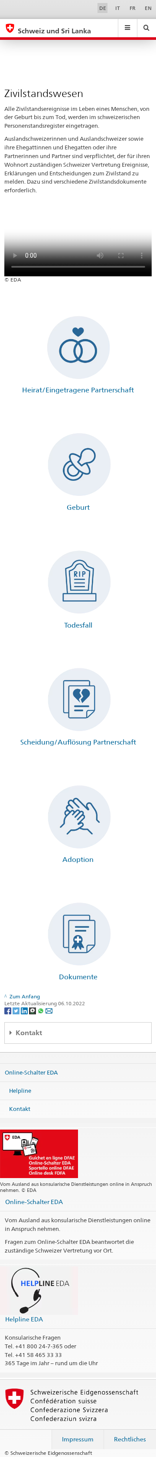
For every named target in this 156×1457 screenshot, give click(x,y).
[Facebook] (8, 1010)
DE (102, 8)
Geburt (78, 507)
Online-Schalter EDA (31, 1072)
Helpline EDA (24, 1319)
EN (148, 8)
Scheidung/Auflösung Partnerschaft (78, 742)
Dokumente (78, 977)
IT (117, 8)
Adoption (78, 859)
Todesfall (78, 625)
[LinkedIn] (25, 1010)
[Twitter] (17, 1010)
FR (133, 8)
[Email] (49, 1010)
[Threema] (33, 1010)
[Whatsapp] (41, 1010)
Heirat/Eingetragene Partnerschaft (78, 390)
